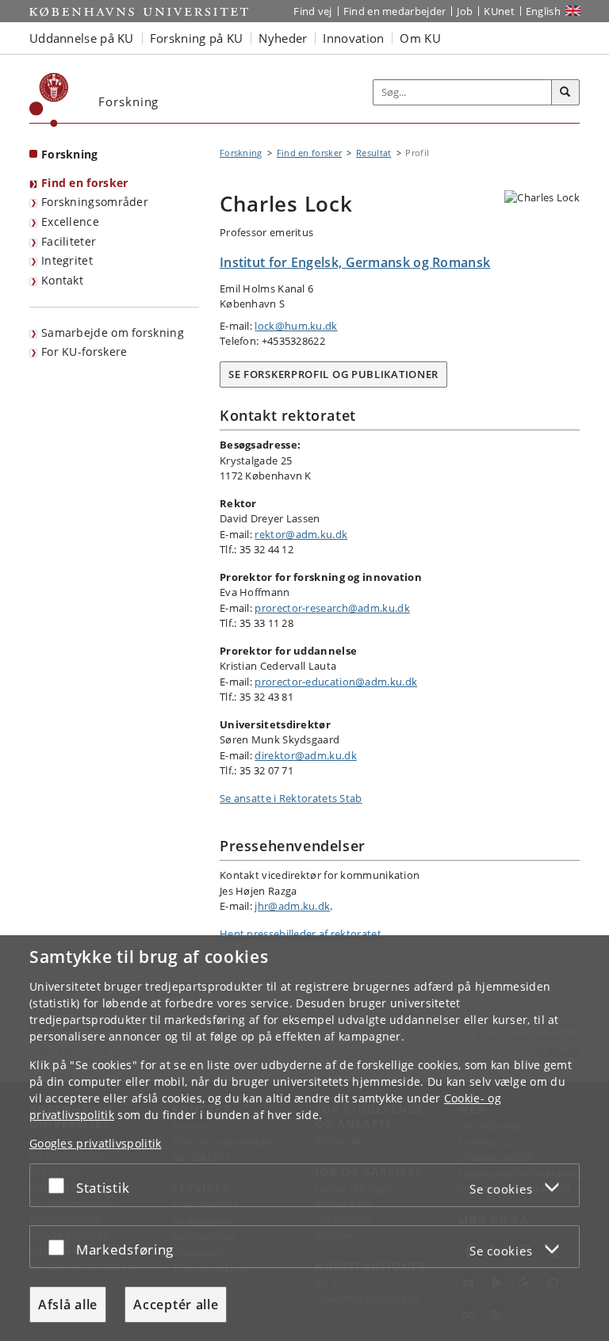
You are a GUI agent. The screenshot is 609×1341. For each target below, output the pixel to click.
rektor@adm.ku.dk (301, 534)
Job (465, 11)
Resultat (373, 153)
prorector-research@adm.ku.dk (332, 608)
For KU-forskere (84, 351)
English (543, 11)
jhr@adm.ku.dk (292, 906)
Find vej (312, 11)
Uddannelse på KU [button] (81, 38)
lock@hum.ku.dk (296, 326)
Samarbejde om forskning (112, 332)
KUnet (499, 11)
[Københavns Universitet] (49, 100)
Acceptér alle (175, 1304)
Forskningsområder (94, 201)
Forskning (69, 154)
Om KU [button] (420, 38)
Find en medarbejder (394, 11)
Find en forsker (84, 182)
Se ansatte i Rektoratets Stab (291, 798)
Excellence (70, 221)
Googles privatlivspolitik (95, 1143)
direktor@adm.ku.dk (305, 755)
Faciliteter (68, 241)
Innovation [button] (353, 38)
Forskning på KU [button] (196, 38)
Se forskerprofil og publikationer (333, 374)
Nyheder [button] (283, 38)
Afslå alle (68, 1304)
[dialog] (304, 1138)
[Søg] (565, 92)
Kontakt (62, 280)
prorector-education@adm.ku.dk (336, 681)
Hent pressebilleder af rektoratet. (302, 933)
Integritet (67, 260)
